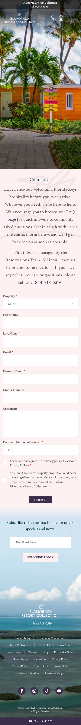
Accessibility (62, 666)
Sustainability (22, 638)
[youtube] (59, 693)
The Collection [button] (39, 6)
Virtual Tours (64, 645)
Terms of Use (41, 666)
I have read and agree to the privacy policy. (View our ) (43, 463)
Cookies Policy (20, 666)
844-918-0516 (48, 282)
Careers (32, 652)
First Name (10, 315)
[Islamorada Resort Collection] (20, 17)
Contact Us (44, 645)
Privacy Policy (19, 465)
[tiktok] (46, 693)
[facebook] (22, 693)
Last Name (10, 333)
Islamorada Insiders (28, 673)
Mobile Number (13, 390)
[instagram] (34, 693)
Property (9, 296)
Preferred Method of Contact (22, 442)
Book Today (40, 721)
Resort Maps (14, 652)
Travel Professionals (20, 645)
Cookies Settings (54, 673)
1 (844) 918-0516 (40, 623)
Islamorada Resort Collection (40, 2)
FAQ (45, 652)
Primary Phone (13, 371)
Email (7, 352)
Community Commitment (51, 638)
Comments (10, 409)
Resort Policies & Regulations (29, 659)
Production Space (64, 652)
